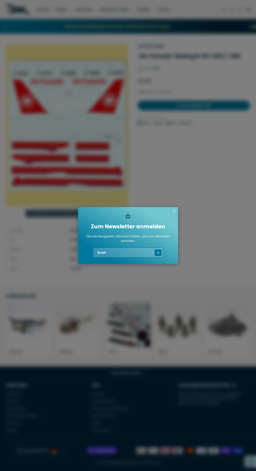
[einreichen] (158, 252)
